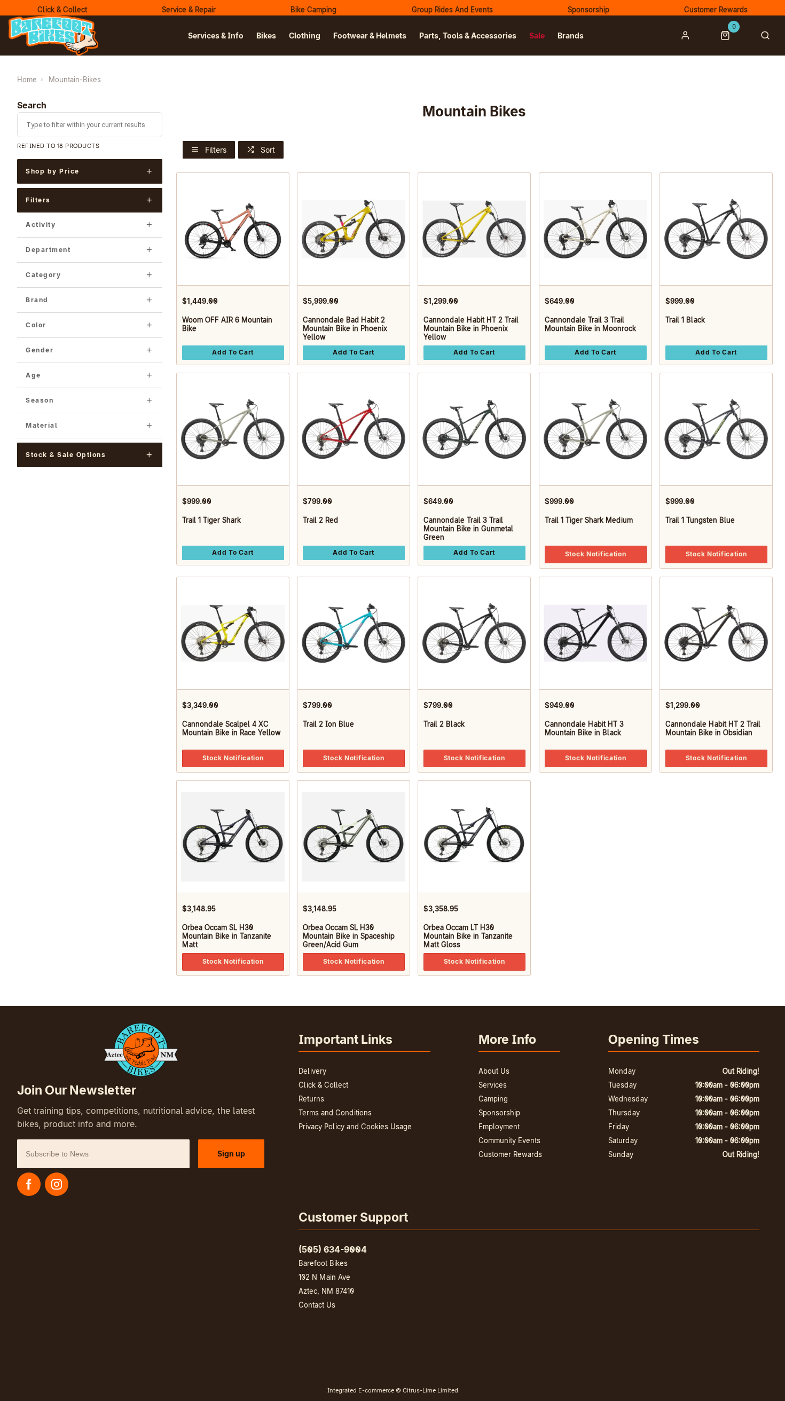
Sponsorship (499, 1112)
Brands (571, 35)
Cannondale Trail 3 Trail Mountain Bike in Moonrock (589, 324)
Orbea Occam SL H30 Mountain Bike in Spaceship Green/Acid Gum (349, 936)
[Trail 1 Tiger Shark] (232, 429)
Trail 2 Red (320, 520)
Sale (537, 35)
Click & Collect (323, 1085)
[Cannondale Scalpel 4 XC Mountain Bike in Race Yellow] (232, 633)
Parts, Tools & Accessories (467, 35)
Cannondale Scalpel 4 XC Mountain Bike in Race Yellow (231, 728)
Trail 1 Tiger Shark (211, 520)
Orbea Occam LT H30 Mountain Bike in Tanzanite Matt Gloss (468, 936)
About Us (493, 1071)
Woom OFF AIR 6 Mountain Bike (227, 324)
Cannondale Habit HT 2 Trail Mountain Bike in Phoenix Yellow (471, 328)
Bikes (266, 35)
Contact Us (317, 1305)
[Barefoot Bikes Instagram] (56, 1184)
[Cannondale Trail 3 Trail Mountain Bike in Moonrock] (595, 228)
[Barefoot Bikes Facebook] (29, 1184)
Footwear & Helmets (369, 35)
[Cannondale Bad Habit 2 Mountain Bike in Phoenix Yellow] (353, 228)
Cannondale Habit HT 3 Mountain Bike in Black (583, 728)
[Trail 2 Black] (474, 633)
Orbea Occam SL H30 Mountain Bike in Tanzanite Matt (226, 936)
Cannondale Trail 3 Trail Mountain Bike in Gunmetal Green (468, 528)
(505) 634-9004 (333, 1249)
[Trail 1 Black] (716, 228)
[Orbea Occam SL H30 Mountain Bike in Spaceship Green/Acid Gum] (353, 836)
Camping (493, 1099)
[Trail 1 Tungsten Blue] (716, 429)
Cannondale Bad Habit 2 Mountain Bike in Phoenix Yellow (345, 328)
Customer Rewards (510, 1154)
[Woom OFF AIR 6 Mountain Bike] (232, 228)
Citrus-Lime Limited (430, 1390)
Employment (499, 1126)
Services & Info (216, 35)
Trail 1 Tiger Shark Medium (588, 520)
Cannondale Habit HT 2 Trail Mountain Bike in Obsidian (712, 728)
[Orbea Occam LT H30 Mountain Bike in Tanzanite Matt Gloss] (474, 836)
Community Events (509, 1140)
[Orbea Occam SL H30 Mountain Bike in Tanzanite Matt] (232, 836)
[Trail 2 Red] (353, 429)
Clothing (304, 35)
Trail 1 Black (684, 320)
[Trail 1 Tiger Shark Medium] (595, 429)
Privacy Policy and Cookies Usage (355, 1126)
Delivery (312, 1071)
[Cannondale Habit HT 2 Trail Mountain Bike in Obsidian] (716, 633)
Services (492, 1085)
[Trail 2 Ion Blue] (353, 633)
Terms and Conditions (335, 1112)
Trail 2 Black (444, 724)
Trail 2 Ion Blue (328, 724)
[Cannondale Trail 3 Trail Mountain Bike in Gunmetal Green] (474, 429)
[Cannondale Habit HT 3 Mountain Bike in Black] (595, 633)
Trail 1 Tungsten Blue (699, 520)
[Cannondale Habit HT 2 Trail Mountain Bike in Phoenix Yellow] (474, 228)
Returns (311, 1099)
